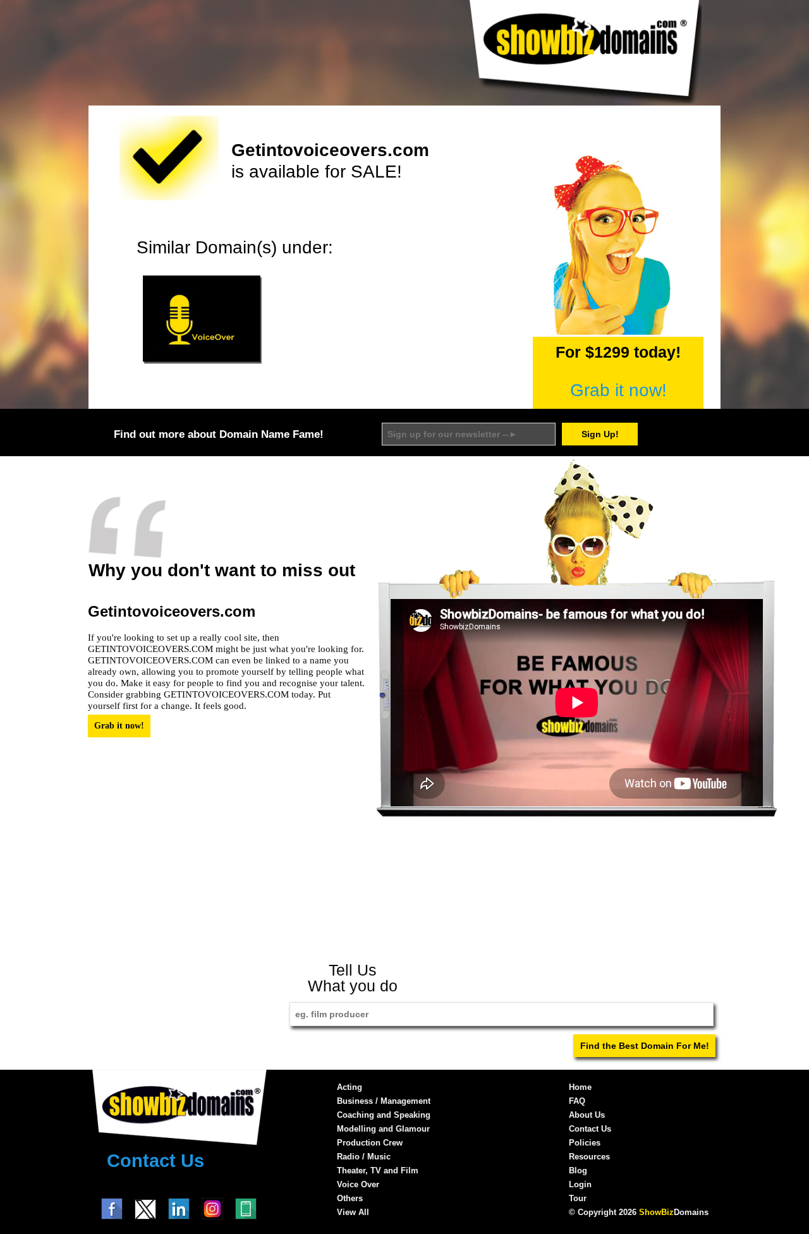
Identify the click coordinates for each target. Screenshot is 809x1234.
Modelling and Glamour (383, 1129)
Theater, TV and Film (377, 1170)
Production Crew (370, 1142)
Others (350, 1198)
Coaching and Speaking (383, 1115)
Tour (578, 1198)
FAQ (577, 1101)
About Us (587, 1115)
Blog (578, 1170)
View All (353, 1212)
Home (580, 1087)
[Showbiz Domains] (585, 100)
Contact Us (155, 1161)
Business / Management (383, 1101)
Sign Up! (600, 434)
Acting (349, 1087)
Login (580, 1184)
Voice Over (358, 1184)
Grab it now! (618, 390)
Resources (589, 1156)
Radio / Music (364, 1156)
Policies (584, 1142)
